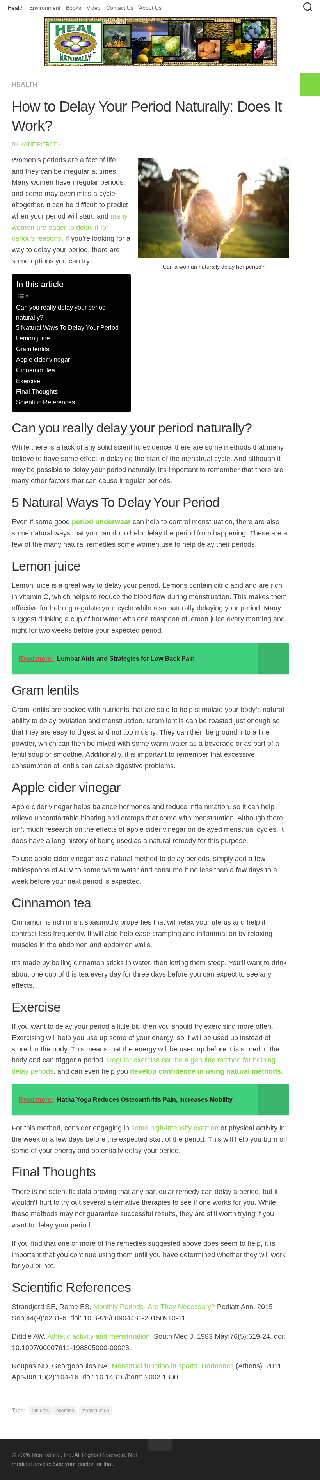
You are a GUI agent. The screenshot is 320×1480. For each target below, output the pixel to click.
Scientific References (45, 402)
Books (73, 8)
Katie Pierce (38, 144)
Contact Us (119, 8)
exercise (65, 1410)
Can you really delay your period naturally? (61, 312)
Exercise (28, 380)
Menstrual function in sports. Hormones (174, 1366)
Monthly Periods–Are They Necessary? (154, 1307)
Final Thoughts (37, 391)
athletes (40, 1410)
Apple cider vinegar (43, 359)
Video (94, 8)
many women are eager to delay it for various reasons (70, 227)
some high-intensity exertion (175, 1128)
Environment (44, 8)
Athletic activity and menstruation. (100, 1336)
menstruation (95, 1410)
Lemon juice (33, 338)
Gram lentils (32, 348)
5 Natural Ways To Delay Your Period (67, 327)
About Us (150, 8)
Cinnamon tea (35, 370)
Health (16, 8)
